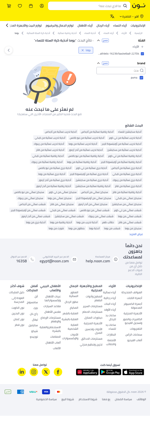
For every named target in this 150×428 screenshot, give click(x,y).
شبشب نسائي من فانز (129, 222)
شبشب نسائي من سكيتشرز (69, 216)
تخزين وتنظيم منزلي (91, 345)
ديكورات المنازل (93, 318)
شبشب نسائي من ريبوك (100, 216)
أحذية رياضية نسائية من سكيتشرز (92, 186)
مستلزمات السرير (92, 306)
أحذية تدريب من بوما (86, 222)
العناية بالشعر (70, 314)
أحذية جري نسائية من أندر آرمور (55, 180)
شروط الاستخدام (88, 399)
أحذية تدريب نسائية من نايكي (50, 137)
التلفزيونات (136, 329)
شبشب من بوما (112, 228)
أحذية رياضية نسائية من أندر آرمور (53, 186)
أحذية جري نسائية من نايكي (126, 174)
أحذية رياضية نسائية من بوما (81, 161)
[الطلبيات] (31, 6)
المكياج (74, 308)
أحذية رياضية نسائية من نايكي (48, 155)
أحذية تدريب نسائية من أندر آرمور (86, 149)
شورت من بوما (56, 228)
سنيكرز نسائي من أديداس (94, 192)
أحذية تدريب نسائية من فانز (50, 149)
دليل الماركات (16, 293)
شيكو (34, 331)
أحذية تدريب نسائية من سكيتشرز (124, 149)
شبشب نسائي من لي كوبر (127, 210)
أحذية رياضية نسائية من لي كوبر (124, 155)
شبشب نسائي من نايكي (62, 210)
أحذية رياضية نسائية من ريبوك (46, 161)
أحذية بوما (94, 228)
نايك (35, 308)
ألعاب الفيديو (134, 340)
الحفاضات (55, 337)
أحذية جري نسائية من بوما (51, 174)
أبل (36, 297)
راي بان (34, 314)
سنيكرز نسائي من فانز (62, 204)
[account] (42, 6)
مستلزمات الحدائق (91, 339)
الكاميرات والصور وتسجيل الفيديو (132, 321)
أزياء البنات (110, 304)
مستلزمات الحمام (92, 312)
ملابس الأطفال (52, 312)
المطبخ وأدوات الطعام (94, 299)
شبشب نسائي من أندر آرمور (35, 216)
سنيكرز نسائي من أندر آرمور (92, 204)
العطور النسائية (73, 295)
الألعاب (57, 348)
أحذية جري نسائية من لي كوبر (91, 168)
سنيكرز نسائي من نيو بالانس (29, 192)
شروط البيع (68, 399)
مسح (105, 40)
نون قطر (19, 325)
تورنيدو (34, 337)
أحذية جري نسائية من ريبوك (127, 180)
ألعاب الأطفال (53, 343)
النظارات (111, 335)
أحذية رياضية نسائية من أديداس (97, 131)
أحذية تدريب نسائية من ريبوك (49, 143)
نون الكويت (18, 308)
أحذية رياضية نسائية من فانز (126, 192)
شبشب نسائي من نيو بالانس (94, 210)
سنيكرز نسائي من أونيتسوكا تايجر (93, 198)
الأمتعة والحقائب (111, 342)
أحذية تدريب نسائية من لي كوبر (125, 137)
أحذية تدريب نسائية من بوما (83, 143)
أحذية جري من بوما (36, 222)
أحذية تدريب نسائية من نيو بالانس (87, 137)
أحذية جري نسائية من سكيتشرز (92, 180)
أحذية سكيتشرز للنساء (129, 131)
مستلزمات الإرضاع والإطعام (51, 320)
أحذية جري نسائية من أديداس (126, 168)
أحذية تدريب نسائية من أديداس (61, 131)
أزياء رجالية (110, 298)
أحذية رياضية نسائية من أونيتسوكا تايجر (121, 161)
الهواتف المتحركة (131, 293)
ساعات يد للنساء (110, 327)
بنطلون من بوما (76, 228)
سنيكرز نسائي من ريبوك (30, 198)
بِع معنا (106, 399)
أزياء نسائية (109, 293)
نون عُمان (18, 319)
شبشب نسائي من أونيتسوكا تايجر (28, 210)
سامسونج (32, 302)
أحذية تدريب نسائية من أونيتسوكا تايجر (121, 143)
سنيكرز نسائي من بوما (59, 198)
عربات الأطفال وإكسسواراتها (53, 299)
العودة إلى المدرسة (18, 300)
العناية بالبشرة (70, 319)
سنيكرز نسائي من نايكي (128, 198)
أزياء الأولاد (110, 310)
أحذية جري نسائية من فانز (128, 186)
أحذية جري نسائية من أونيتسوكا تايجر (89, 174)
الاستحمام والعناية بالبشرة (50, 329)
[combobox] (85, 6)
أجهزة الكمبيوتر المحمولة (133, 306)
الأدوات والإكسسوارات (70, 337)
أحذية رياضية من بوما (61, 222)
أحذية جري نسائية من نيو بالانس (54, 168)
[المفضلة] (20, 6)
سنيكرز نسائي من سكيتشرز (126, 204)
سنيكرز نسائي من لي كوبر (63, 192)
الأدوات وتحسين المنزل (93, 331)
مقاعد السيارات (52, 306)
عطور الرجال (71, 302)
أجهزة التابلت (134, 298)
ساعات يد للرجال (110, 318)
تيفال (35, 320)
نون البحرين (18, 314)
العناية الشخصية (73, 327)
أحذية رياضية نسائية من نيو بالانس (86, 155)
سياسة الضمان (123, 399)
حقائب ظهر (108, 222)
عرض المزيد (136, 234)
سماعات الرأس (133, 335)
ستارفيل (33, 325)
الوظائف (141, 399)
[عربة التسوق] (9, 6)
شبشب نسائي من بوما (129, 216)
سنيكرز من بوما (133, 228)
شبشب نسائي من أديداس (32, 204)
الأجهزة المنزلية (133, 314)
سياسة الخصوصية (46, 399)
